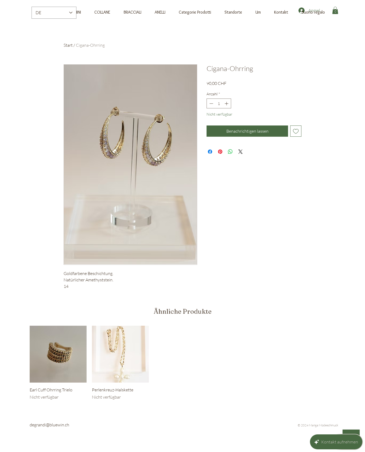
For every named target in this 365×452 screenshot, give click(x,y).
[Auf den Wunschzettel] (295, 131)
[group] (182, 362)
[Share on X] (240, 151)
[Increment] (227, 103)
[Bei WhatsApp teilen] (230, 151)
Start (68, 45)
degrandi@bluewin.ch (49, 424)
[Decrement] (210, 103)
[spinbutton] (219, 103)
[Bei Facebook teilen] (210, 151)
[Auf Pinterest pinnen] (220, 151)
